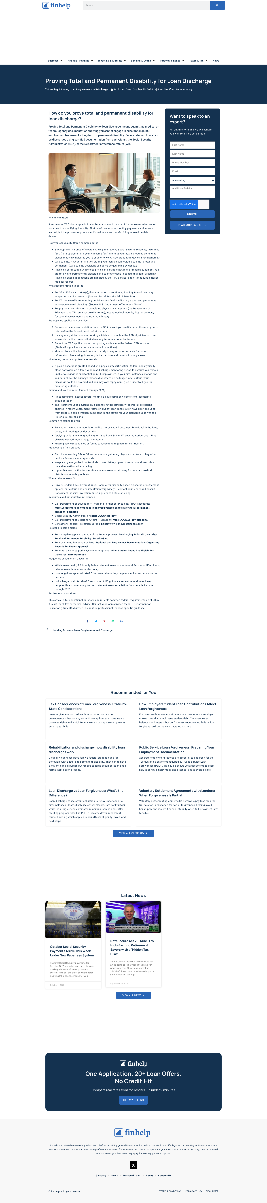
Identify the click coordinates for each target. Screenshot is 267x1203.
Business (53, 61)
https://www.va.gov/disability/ (130, 520)
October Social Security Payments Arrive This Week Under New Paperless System (72, 951)
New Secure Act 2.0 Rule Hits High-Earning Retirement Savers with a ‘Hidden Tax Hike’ (132, 947)
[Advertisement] (133, 34)
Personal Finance (170, 61)
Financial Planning (78, 61)
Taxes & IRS (196, 61)
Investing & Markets (110, 61)
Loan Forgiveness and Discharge (89, 89)
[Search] (217, 5)
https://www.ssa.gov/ (104, 516)
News (216, 61)
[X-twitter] (133, 1165)
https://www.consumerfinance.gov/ (122, 524)
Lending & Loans (141, 61)
